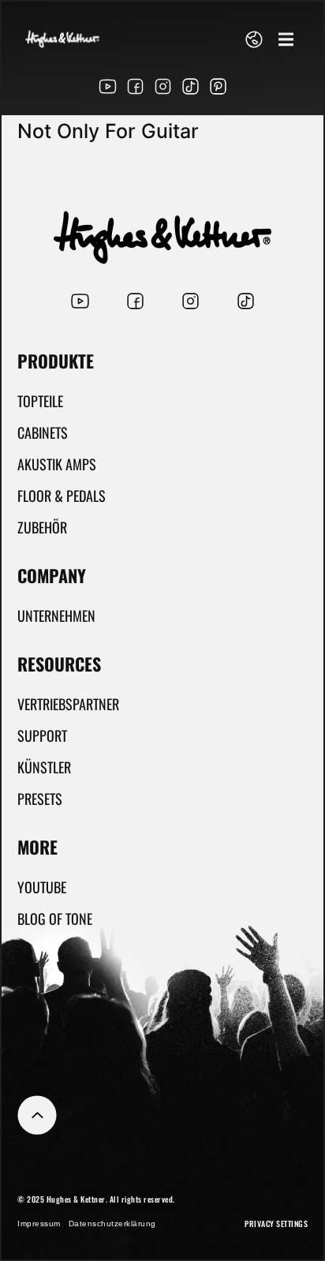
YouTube (41, 887)
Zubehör (42, 527)
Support (42, 735)
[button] (286, 39)
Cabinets (42, 432)
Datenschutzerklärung (112, 1223)
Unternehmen (56, 615)
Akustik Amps (56, 464)
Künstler (44, 767)
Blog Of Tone (54, 918)
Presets (39, 798)
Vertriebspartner (68, 704)
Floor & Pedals (61, 495)
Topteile (40, 401)
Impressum (39, 1223)
